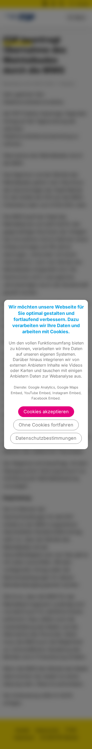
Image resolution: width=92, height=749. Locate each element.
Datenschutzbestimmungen (46, 438)
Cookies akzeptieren (46, 411)
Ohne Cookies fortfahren (46, 424)
